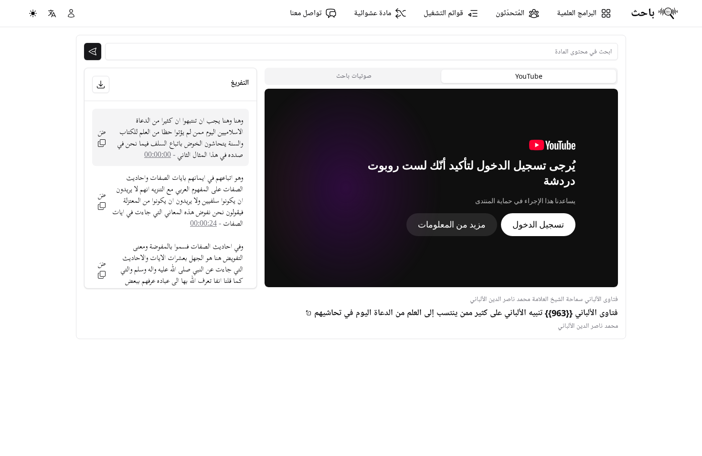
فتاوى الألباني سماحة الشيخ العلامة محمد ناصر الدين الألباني (544, 299)
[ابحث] (92, 51)
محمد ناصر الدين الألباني (588, 326)
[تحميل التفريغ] (100, 84)
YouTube (528, 76)
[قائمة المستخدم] (71, 13)
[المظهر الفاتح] (33, 13)
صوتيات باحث (354, 76)
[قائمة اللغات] (52, 13)
